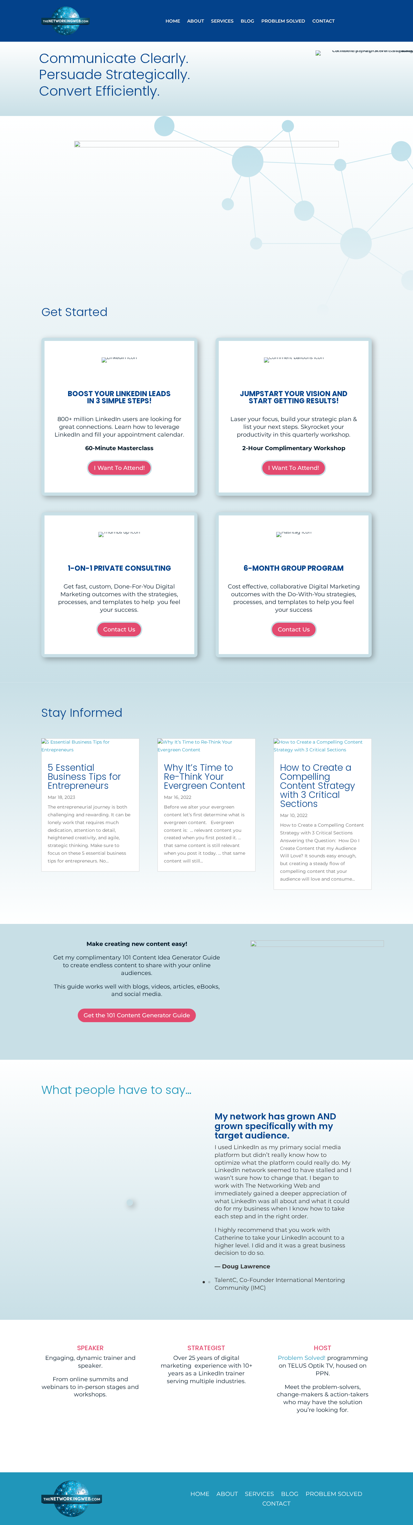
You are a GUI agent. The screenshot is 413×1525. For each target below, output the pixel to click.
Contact (323, 21)
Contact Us (119, 629)
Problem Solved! (302, 1357)
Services (222, 21)
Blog (247, 21)
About (195, 21)
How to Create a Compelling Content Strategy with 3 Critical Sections (317, 785)
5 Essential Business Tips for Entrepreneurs (84, 776)
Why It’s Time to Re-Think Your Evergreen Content (204, 776)
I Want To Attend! (119, 467)
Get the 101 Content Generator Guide (137, 1015)
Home (173, 21)
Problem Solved (283, 21)
